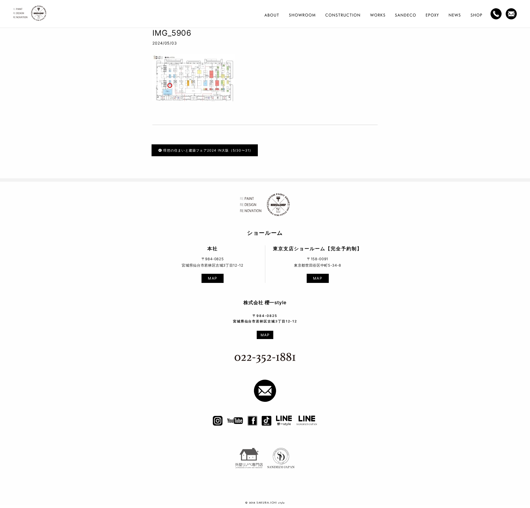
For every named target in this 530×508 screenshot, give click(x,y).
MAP (212, 278)
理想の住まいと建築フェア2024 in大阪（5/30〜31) (206, 150)
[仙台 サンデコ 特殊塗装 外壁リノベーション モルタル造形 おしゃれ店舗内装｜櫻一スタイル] (29, 15)
